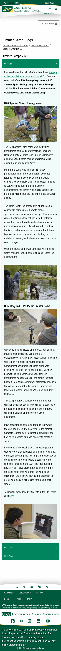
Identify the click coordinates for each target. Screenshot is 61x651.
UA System (9, 592)
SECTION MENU (48, 23)
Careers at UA (25, 592)
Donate (7, 598)
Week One (8, 63)
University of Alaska (16, 629)
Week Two (8, 547)
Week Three (8, 556)
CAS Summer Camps (39, 45)
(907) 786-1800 (12, 3)
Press (18, 598)
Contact (39, 592)
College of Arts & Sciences (15, 45)
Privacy (29, 598)
